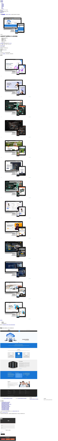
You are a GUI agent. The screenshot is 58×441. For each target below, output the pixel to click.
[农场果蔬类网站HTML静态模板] (15, 157)
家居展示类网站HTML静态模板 (5, 407)
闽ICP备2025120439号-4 (5, 412)
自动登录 (2, 432)
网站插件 (3, 6)
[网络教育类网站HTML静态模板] (15, 96)
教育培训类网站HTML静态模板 (5, 405)
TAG (9, 43)
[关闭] (1, 46)
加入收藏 (4, 45)
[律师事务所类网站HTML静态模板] (15, 177)
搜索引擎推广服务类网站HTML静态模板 (6, 404)
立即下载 (1, 45)
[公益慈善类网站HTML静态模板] (15, 197)
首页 (2, 3)
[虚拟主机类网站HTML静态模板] (15, 278)
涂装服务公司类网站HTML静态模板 (6, 406)
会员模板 (3, 4)
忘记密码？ (2, 431)
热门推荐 (3, 14)
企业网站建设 (1, 43)
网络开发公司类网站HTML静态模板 (8, 398)
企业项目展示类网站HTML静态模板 (22, 398)
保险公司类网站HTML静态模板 (5, 403)
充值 (10, 43)
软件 (2, 7)
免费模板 (3, 5)
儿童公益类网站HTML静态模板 (5, 408)
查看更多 (1, 320)
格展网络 (4, 53)
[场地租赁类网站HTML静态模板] (15, 258)
